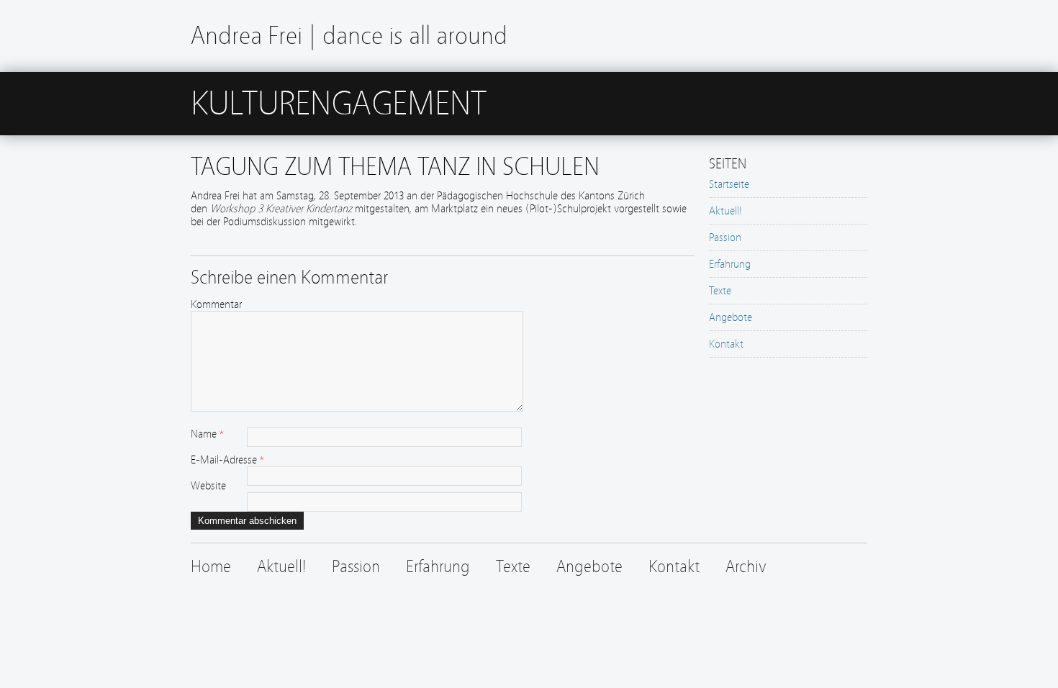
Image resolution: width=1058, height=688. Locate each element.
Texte (720, 290)
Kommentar (216, 304)
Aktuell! (725, 210)
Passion (725, 237)
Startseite (729, 184)
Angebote (730, 317)
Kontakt (726, 344)
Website (208, 485)
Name (204, 433)
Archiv (746, 566)
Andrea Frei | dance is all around (349, 35)
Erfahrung (730, 264)
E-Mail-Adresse (224, 459)
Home (211, 566)
